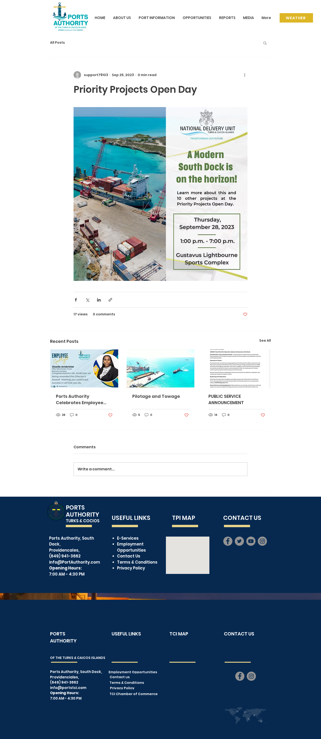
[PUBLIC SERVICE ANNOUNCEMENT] (237, 368)
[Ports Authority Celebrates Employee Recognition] (84, 368)
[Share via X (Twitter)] (87, 300)
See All (265, 340)
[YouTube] (250, 541)
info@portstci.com (68, 687)
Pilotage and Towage (156, 396)
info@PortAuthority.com (74, 562)
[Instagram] (262, 541)
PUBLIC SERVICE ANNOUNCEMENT (226, 399)
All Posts (57, 42)
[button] (265, 43)
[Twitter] (239, 541)
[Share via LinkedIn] (99, 300)
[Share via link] (110, 300)
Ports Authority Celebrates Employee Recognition (79, 399)
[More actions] (244, 75)
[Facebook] (227, 541)
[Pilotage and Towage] (161, 368)
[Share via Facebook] (76, 300)
